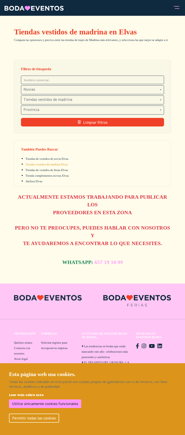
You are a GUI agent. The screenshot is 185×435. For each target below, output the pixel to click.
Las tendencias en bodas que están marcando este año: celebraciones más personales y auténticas (105, 352)
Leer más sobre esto (26, 395)
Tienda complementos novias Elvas (47, 175)
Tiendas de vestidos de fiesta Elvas (46, 170)
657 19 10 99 (109, 262)
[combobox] (92, 90)
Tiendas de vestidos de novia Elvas (46, 158)
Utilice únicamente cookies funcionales (45, 403)
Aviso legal (21, 359)
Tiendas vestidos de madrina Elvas (46, 164)
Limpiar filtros (95, 122)
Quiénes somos (23, 342)
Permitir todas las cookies (34, 418)
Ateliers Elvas (33, 181)
